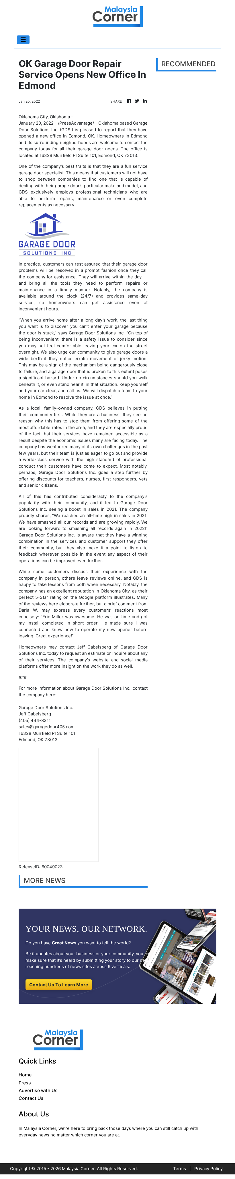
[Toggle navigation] (23, 39)
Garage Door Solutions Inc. (97, 333)
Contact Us (31, 1098)
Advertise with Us (38, 1090)
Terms (179, 1168)
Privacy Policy (208, 1168)
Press (25, 1083)
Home (25, 1075)
